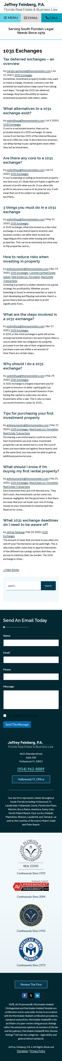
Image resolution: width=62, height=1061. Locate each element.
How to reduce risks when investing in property (25, 259)
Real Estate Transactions (16, 433)
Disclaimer (22, 1050)
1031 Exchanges (23, 74)
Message (8, 686)
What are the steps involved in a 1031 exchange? (30, 316)
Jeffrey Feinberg (15, 531)
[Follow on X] (31, 995)
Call (54, 18)
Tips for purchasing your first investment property (28, 415)
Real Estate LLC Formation (25, 276)
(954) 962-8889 (31, 769)
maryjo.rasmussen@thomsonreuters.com (29, 70)
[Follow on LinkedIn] (37, 995)
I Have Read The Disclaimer (23, 715)
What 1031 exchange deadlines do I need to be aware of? (30, 522)
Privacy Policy (37, 1050)
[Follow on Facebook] (24, 995)
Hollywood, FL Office (31, 779)
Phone (7, 669)
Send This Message (17, 724)
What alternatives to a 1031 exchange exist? (27, 110)
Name (6, 635)
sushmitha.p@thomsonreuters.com (25, 120)
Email (33, 18)
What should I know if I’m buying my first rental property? (31, 469)
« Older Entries (11, 569)
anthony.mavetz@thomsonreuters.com (27, 268)
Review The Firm (31, 984)
